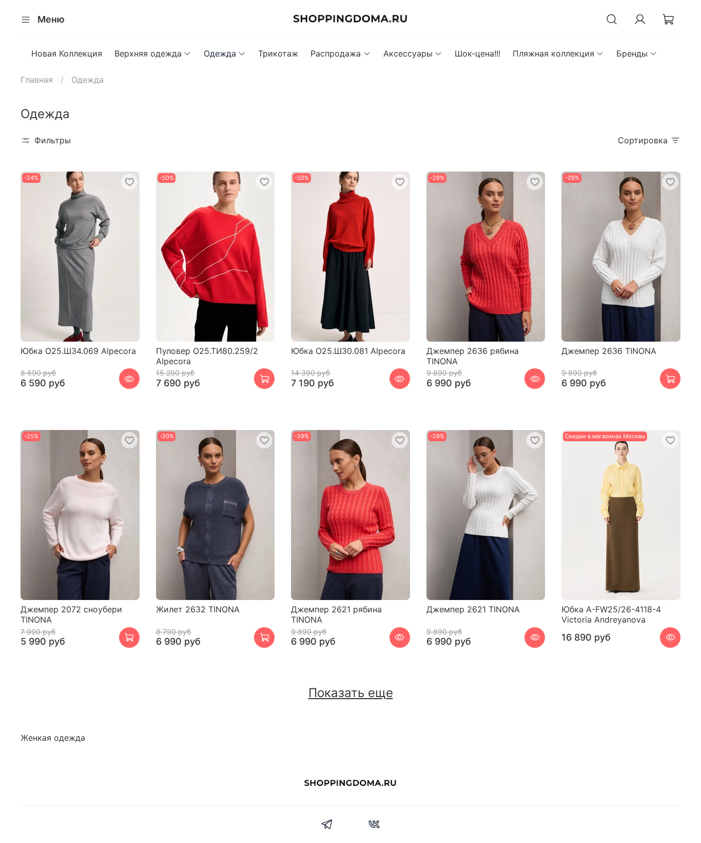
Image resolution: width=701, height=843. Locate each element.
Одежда (220, 53)
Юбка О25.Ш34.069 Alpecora (78, 351)
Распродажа (335, 53)
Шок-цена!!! (477, 53)
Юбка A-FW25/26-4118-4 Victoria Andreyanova (611, 614)
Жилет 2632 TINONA (198, 609)
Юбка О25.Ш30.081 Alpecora (348, 351)
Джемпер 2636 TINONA (608, 351)
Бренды (632, 53)
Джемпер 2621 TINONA (473, 609)
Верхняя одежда (148, 53)
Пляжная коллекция (553, 53)
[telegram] (327, 825)
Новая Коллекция (66, 53)
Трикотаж (278, 53)
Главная (37, 79)
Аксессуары (408, 53)
